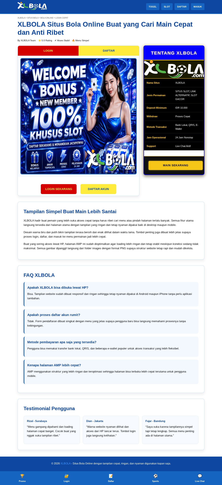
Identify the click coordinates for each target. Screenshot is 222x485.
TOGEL (153, 6)
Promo (22, 478)
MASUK (198, 6)
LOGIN (48, 50)
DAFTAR (181, 6)
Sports (155, 478)
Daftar (111, 478)
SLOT (167, 6)
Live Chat (199, 478)
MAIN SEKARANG (175, 165)
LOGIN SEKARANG (58, 189)
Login (67, 478)
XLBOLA (65, 463)
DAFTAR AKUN (98, 189)
